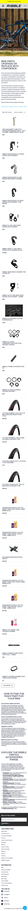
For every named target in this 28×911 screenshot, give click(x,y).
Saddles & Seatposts (9, 799)
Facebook (7, 891)
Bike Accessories (8, 808)
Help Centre (4, 831)
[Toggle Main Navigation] (3, 6)
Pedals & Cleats (7, 795)
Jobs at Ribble (4, 881)
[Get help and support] (24, 907)
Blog (2, 867)
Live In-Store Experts (6, 835)
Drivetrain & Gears (13, 106)
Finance (3, 838)
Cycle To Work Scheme (6, 840)
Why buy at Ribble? (6, 869)
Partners (3, 855)
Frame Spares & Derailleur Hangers (13, 775)
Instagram (7, 894)
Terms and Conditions (6, 883)
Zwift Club (7, 904)
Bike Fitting (4, 878)
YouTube (6, 900)
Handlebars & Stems (9, 786)
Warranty (3, 851)
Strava (6, 897)
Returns (3, 853)
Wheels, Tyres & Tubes (9, 802)
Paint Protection (5, 874)
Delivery (3, 844)
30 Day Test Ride (5, 849)
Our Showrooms (5, 833)
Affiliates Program (5, 860)
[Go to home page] (14, 6)
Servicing (3, 842)
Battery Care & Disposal (7, 858)
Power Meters (7, 793)
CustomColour (4, 872)
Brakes (21, 106)
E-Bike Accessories (8, 783)
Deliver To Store (5, 846)
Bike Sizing (4, 876)
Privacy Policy (4, 885)
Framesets (6, 772)
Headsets (5, 790)
